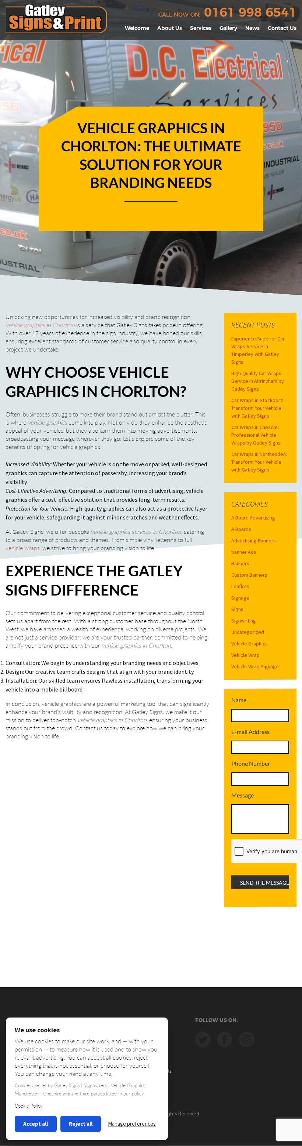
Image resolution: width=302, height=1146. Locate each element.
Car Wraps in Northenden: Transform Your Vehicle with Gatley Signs (259, 462)
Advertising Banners (253, 540)
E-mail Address (250, 731)
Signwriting (243, 620)
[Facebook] (224, 1038)
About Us (169, 28)
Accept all (35, 1123)
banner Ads (243, 552)
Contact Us (282, 28)
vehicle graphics (25, 324)
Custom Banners (249, 575)
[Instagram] (246, 1038)
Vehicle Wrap (245, 655)
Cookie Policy (28, 1106)
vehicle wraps (23, 547)
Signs (237, 609)
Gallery (228, 28)
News (252, 28)
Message (242, 795)
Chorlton (63, 324)
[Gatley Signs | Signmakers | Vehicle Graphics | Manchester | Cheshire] (56, 17)
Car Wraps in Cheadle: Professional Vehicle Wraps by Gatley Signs (256, 435)
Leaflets (240, 586)
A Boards (241, 529)
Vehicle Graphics (249, 643)
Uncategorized (247, 632)
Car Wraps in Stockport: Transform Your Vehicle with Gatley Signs (257, 408)
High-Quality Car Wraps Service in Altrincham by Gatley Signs (257, 381)
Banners (240, 563)
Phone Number (250, 763)
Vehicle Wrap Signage (255, 666)
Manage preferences (132, 1123)
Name (238, 699)
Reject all (80, 1123)
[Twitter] (202, 1038)
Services (200, 28)
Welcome (137, 28)
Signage (240, 597)
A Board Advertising (253, 517)
